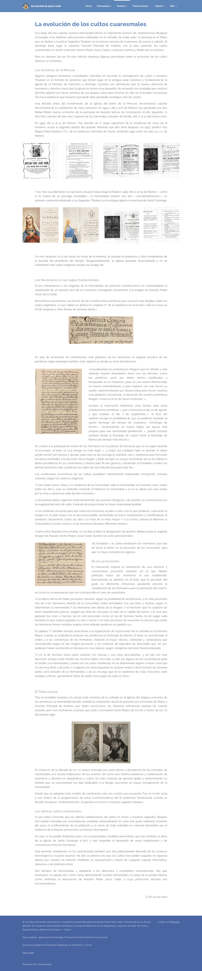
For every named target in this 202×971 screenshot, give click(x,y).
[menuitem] (88, 6)
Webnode (174, 922)
